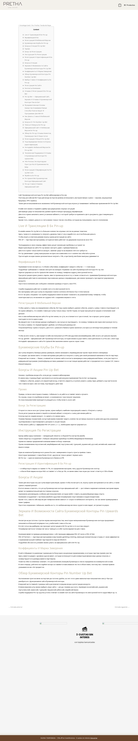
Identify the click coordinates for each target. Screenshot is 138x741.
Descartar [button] (93, 738)
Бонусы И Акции (31, 63)
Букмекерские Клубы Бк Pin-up (36, 43)
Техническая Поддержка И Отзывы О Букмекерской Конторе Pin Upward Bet (38, 156)
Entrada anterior (16, 607)
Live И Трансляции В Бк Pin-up (36, 35)
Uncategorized (24, 25)
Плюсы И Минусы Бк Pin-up (35, 125)
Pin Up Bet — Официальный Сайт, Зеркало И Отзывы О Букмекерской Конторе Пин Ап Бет (38, 99)
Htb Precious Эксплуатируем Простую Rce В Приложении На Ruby (36, 164)
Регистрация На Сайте (33, 85)
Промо (27, 49)
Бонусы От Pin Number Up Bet (36, 122)
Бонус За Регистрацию (33, 52)
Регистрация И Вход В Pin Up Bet (37, 139)
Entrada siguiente (122, 607)
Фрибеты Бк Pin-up (32, 175)
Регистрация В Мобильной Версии (38, 40)
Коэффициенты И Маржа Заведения (38, 71)
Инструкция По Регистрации (36, 54)
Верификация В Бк (32, 38)
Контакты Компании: (32, 88)
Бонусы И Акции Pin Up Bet (35, 46)
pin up (58, 425)
